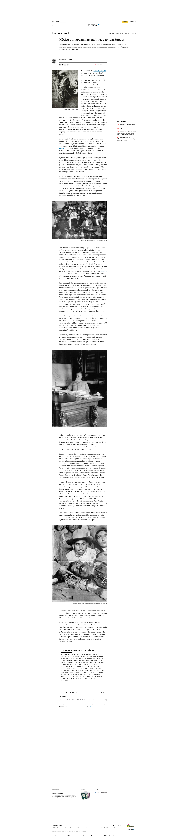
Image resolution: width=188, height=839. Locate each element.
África (117, 33)
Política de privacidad (79, 835)
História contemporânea (93, 699)
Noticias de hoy (112, 835)
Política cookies (71, 835)
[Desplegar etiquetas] (106, 700)
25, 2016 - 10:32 (70, 60)
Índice (107, 835)
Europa (121, 33)
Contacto (53, 835)
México (61, 148)
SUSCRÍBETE (125, 21)
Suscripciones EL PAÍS (90, 835)
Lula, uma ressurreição (126, 128)
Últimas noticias (121, 121)
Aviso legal (66, 835)
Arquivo (83, 789)
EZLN (78, 699)
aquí (90, 706)
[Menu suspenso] (53, 25)
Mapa (84, 835)
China (132, 33)
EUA (135, 33)
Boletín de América (57, 793)
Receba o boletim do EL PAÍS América (69, 692)
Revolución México (71, 699)
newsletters (55, 789)
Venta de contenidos (59, 835)
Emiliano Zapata (100, 71)
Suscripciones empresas (99, 835)
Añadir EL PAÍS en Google (101, 64)
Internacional (60, 33)
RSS (105, 835)
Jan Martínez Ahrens (65, 59)
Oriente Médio (127, 33)
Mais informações (63, 706)
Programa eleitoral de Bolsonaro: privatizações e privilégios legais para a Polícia (126, 139)
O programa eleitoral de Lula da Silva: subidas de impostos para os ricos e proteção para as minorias (126, 133)
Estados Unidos (83, 699)
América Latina (112, 33)
